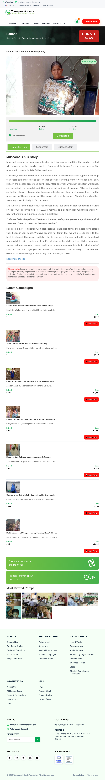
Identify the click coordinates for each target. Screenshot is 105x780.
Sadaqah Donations (16, 650)
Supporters (42, 147)
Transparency (76, 646)
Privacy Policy (45, 695)
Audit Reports (76, 650)
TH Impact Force (14, 691)
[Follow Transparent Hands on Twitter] (23, 757)
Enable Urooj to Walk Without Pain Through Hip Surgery (30, 419)
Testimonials (76, 658)
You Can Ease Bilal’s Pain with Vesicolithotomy (26, 343)
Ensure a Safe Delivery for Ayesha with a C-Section (28, 457)
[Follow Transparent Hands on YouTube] (37, 757)
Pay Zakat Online (15, 646)
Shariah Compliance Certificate (79, 672)
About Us (11, 687)
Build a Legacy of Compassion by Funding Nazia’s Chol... (31, 533)
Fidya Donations (14, 658)
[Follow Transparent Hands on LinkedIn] (30, 757)
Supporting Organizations (82, 654)
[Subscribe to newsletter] (37, 739)
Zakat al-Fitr (13, 654)
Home (9, 38)
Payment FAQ (45, 691)
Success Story (66, 147)
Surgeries (43, 646)
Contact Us (12, 699)
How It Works (76, 642)
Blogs (72, 667)
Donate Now (91, 21)
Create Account (47, 5)
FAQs (41, 687)
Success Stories (77, 662)
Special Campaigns (47, 654)
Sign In (36, 5)
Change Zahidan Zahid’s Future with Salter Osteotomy (30, 381)
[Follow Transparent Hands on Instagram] (16, 757)
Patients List (44, 642)
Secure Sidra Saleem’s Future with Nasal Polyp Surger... (30, 306)
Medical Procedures (48, 650)
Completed (63, 135)
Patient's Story (19, 147)
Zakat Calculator (24, 5)
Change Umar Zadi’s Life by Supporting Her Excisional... (30, 495)
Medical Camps (46, 658)
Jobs (9, 703)
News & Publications (16, 695)
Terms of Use (45, 699)
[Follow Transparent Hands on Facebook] (9, 757)
